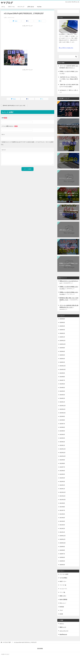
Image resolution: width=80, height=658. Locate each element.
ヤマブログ (7, 2)
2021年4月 (62, 521)
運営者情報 (40, 648)
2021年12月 (62, 492)
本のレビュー (63, 603)
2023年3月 (62, 438)
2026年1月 (62, 337)
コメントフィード (64, 630)
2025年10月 (62, 344)
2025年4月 (62, 358)
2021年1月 (62, 532)
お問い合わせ (30, 6)
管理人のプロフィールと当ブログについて (68, 161)
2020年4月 (62, 564)
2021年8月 (62, 506)
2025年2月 (62, 362)
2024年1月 (62, 402)
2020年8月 (62, 550)
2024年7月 (62, 380)
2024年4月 (62, 391)
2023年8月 (62, 420)
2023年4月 (62, 434)
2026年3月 (62, 333)
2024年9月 (62, 373)
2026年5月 (62, 326)
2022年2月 (62, 485)
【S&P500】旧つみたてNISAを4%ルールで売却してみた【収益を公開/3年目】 (69, 79)
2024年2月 (62, 398)
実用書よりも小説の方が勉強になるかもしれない (68, 264)
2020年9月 (62, 546)
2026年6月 (62, 322)
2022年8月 (62, 463)
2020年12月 (62, 535)
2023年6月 (62, 427)
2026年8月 (62, 318)
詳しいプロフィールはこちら (66, 47)
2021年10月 (62, 499)
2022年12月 (62, 449)
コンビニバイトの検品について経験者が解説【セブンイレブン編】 (68, 143)
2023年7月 (62, 423)
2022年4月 (62, 478)
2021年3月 (62, 524)
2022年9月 (62, 459)
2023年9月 (62, 416)
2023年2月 (62, 441)
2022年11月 (62, 452)
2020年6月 (62, 557)
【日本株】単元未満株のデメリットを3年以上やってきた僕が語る (68, 109)
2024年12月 (62, 365)
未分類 (61, 614)
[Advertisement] (27, 38)
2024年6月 (62, 384)
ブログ (61, 610)
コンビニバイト (63, 588)
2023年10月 (62, 412)
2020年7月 (62, 553)
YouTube (39, 6)
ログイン (62, 623)
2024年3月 (62, 394)
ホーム (3, 6)
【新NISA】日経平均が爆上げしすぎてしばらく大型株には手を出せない (15, 105)
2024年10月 (62, 369)
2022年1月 (62, 488)
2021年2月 (62, 528)
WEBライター (63, 581)
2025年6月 (62, 351)
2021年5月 (62, 517)
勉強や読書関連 (63, 599)
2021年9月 (62, 503)
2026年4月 (62, 329)
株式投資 (62, 606)
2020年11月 (62, 539)
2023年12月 (62, 405)
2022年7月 (62, 467)
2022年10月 (62, 456)
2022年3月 (62, 481)
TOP (7, 642)
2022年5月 (62, 474)
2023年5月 (62, 431)
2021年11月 (62, 496)
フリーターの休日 (64, 574)
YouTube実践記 (63, 577)
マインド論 (62, 592)
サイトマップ (21, 6)
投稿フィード (63, 627)
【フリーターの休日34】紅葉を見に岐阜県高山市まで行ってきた (68, 126)
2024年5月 (62, 387)
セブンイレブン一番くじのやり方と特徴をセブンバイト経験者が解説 (68, 195)
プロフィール (11, 6)
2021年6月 (62, 514)
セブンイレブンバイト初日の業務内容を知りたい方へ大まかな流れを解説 (68, 212)
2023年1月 (62, 445)
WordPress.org (63, 634)
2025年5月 (62, 355)
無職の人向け (63, 596)
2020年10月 (62, 543)
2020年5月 (62, 561)
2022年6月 (62, 470)
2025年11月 (62, 340)
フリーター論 (63, 585)
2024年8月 (62, 376)
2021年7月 (62, 510)
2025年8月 (62, 347)
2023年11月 (62, 409)
